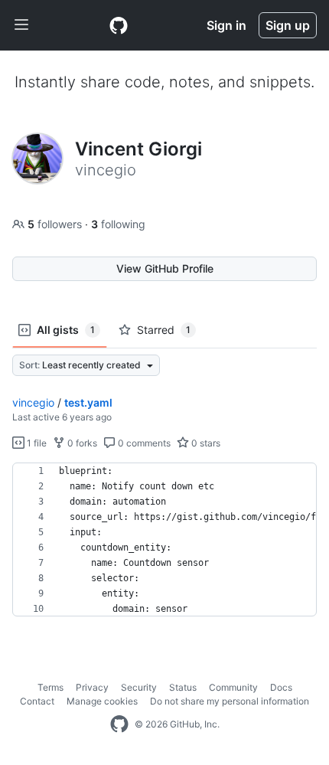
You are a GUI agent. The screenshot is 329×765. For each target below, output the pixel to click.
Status (183, 687)
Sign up (287, 25)
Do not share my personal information (229, 701)
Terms (50, 687)
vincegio (33, 402)
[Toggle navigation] (21, 25)
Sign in (226, 25)
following (118, 223)
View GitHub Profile (164, 268)
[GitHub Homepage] (119, 724)
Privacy (92, 687)
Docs (281, 687)
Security (139, 687)
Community (233, 687)
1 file (35, 443)
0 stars (204, 443)
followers (56, 223)
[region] (164, 539)
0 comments (143, 443)
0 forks (81, 443)
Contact (37, 701)
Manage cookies (102, 701)
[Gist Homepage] (118, 25)
